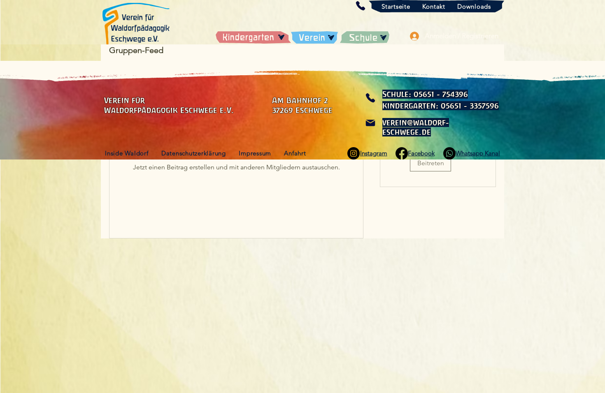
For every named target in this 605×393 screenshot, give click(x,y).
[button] (360, 6)
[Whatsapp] (449, 153)
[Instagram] (353, 153)
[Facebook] (402, 153)
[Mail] (370, 123)
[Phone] (370, 98)
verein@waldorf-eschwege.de (415, 127)
